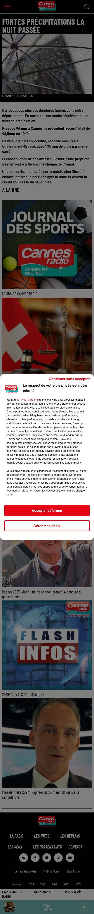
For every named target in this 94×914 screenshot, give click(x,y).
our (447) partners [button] (27, 399)
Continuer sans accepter (69, 378)
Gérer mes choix (47, 525)
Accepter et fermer (47, 510)
